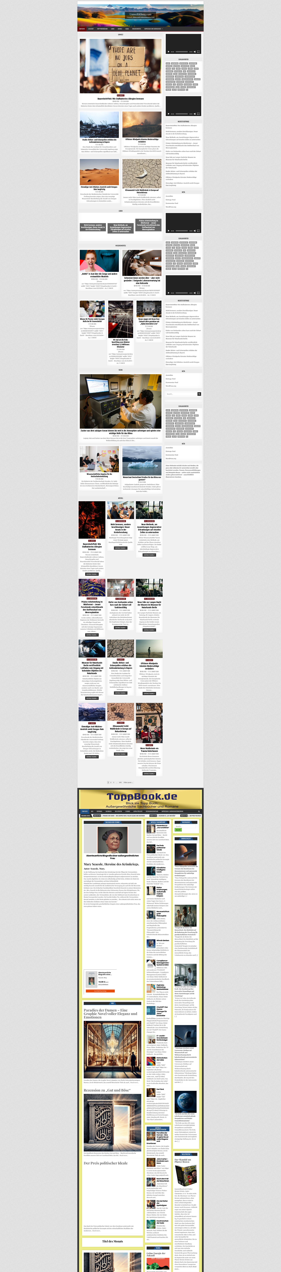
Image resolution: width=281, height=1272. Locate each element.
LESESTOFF (91, 29)
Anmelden (169, 196)
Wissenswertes (136, 29)
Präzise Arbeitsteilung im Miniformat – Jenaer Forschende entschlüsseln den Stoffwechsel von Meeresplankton (92, 225)
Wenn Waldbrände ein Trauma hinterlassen (149, 749)
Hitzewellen (178, 71)
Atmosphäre (193, 63)
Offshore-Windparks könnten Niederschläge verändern (141, 140)
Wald (177, 87)
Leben (112, 29)
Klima (127, 29)
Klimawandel (192, 74)
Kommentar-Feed (172, 203)
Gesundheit (169, 71)
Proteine (179, 84)
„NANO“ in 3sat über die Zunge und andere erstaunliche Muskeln (99, 275)
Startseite (82, 29)
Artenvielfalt (184, 63)
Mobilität (197, 79)
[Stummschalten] (195, 52)
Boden (192, 66)
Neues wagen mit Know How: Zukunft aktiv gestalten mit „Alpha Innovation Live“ (149, 321)
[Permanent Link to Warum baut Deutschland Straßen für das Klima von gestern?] (141, 460)
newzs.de (168, 84)
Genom (196, 69)
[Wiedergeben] (169, 52)
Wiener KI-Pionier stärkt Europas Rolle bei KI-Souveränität (92, 320)
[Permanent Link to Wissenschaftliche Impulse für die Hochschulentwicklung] (99, 459)
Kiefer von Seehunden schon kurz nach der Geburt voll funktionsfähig (120, 227)
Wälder (168, 90)
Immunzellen (191, 71)
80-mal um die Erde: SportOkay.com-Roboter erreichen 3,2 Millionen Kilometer (121, 343)
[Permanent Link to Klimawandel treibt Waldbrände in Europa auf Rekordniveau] (141, 173)
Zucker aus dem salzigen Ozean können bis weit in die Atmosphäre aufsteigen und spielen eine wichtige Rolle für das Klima (121, 432)
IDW (184, 71)
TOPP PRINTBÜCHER (102, 29)
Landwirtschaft (189, 77)
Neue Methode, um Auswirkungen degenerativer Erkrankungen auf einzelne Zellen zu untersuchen (149, 528)
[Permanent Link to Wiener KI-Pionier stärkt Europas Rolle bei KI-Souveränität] (92, 309)
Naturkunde (180, 82)
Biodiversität (185, 66)
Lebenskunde (121, 521)
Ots (174, 84)
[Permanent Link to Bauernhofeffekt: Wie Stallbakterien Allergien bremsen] (120, 66)
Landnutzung (179, 77)
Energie (184, 69)
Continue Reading (92, 574)
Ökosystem (181, 90)
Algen (168, 63)
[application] (183, 44)
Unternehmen (170, 87)
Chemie (168, 69)
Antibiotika (175, 63)
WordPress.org (171, 207)
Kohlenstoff (169, 77)
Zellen (174, 90)
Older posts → (128, 782)
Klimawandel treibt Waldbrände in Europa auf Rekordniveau (142, 191)
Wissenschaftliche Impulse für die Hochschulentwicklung (99, 475)
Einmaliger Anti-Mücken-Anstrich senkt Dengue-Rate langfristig (99, 188)
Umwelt (120, 29)
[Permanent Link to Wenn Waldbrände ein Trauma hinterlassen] (149, 723)
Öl (187, 90)
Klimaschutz (182, 74)
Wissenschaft (191, 87)
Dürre (178, 69)
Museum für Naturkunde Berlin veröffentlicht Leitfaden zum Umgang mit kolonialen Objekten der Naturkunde (148, 234)
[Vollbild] (198, 52)
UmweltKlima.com (140, 14)
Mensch (178, 79)
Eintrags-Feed (170, 200)
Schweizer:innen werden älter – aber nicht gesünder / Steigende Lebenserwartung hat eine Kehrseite (142, 280)
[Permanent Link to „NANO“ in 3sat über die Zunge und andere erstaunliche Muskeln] (99, 261)
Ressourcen (187, 84)
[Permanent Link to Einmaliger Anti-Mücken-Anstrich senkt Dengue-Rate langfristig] (99, 172)
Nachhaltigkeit (170, 82)
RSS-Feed (116, 101)
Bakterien (169, 66)
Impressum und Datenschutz (152, 29)
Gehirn (190, 69)
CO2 (173, 69)
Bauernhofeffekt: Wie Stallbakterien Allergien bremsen (121, 98)
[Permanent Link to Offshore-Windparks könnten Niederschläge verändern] (141, 125)
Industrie (169, 74)
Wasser (183, 87)
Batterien (176, 66)
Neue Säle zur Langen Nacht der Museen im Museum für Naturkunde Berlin (149, 605)
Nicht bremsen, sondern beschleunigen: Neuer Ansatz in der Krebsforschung (121, 528)
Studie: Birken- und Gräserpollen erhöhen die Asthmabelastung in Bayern (99, 141)
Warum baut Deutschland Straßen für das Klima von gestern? (142, 478)
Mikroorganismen (187, 79)
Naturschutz (189, 82)
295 (120, 782)
